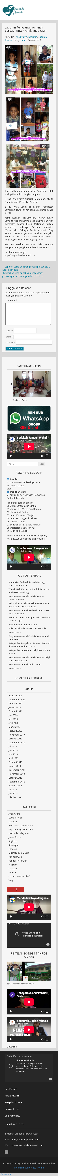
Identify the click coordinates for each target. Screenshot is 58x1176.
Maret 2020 (14, 726)
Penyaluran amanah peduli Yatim (25, 664)
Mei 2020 (13, 719)
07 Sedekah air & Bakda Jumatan (24, 524)
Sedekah (9, 40)
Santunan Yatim (20, 400)
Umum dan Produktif (19, 876)
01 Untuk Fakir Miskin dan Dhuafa (24, 508)
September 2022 (17, 699)
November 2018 (17, 773)
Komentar (11, 300)
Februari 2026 (15, 695)
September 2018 (17, 781)
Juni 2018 (13, 793)
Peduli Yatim (15, 632)
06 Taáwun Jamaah (16, 521)
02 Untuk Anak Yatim (17, 512)
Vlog (11, 880)
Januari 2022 (15, 707)
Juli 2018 (13, 789)
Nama (9, 330)
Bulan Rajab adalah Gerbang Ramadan (28, 628)
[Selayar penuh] (47, 456)
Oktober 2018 (15, 777)
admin (24, 40)
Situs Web (10, 342)
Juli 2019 (13, 746)
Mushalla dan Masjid (19, 852)
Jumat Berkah (15, 837)
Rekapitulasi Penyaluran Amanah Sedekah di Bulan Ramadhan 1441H (29, 645)
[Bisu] (42, 456)
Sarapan (13, 868)
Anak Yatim (21, 36)
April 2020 (13, 722)
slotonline (12, 1046)
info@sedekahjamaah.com (25, 1139)
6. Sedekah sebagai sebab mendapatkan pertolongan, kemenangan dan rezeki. (22, 274)
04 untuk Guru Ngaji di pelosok (22, 518)
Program (13, 864)
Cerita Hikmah (16, 817)
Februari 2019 (15, 762)
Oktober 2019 (15, 738)
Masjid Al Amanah (14, 1102)
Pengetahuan (15, 856)
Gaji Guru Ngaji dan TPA (21, 829)
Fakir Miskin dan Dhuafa (21, 825)
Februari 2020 (15, 730)
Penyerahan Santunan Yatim (23, 624)
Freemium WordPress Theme (29, 1167)
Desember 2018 (17, 769)
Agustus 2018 (15, 785)
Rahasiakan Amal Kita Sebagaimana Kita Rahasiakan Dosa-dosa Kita (29, 605)
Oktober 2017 (15, 797)
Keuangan (14, 845)
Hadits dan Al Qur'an (19, 833)
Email (9, 336)
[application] (29, 446)
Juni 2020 (13, 715)
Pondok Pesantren (18, 860)
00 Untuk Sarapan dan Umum (22, 505)
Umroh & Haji (12, 1109)
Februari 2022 (15, 703)
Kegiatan (32, 36)
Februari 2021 (15, 711)
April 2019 (13, 758)
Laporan (42, 36)
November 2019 (17, 734)
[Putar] (11, 456)
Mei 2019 (13, 754)
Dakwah (13, 821)
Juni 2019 (13, 750)
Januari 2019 (15, 765)
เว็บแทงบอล (5, 1174)
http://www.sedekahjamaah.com (27, 1145)
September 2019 (17, 742)
